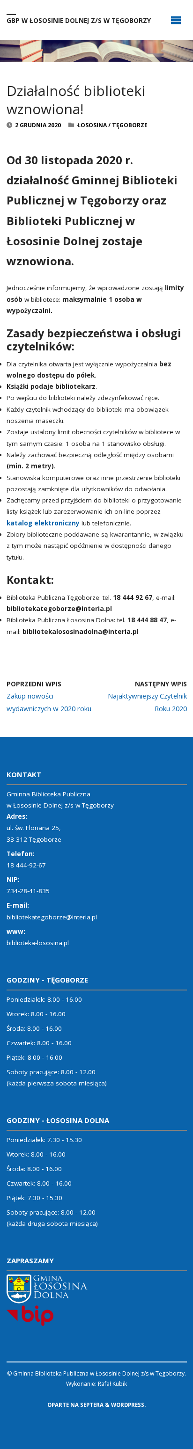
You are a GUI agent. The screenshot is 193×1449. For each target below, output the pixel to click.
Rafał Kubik (112, 1384)
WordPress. (128, 1404)
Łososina (92, 125)
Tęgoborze (130, 125)
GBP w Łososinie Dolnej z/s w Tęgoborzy (79, 20)
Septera (91, 1404)
